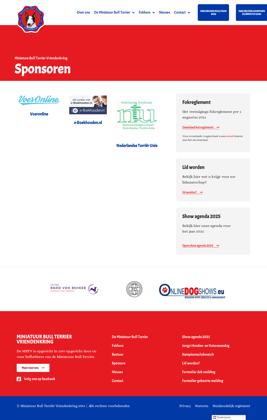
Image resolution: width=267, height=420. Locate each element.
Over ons (83, 12)
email (230, 136)
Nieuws (164, 12)
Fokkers (144, 12)
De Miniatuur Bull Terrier (112, 12)
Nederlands (223, 417)
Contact (180, 12)
